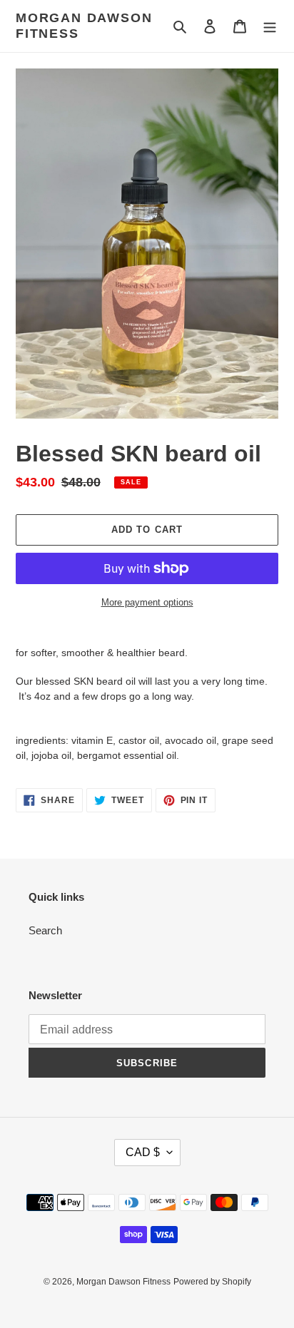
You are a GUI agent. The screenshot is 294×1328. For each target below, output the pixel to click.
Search (45, 930)
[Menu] (270, 26)
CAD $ (143, 1152)
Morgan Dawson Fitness (84, 26)
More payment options (147, 602)
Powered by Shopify (212, 1282)
